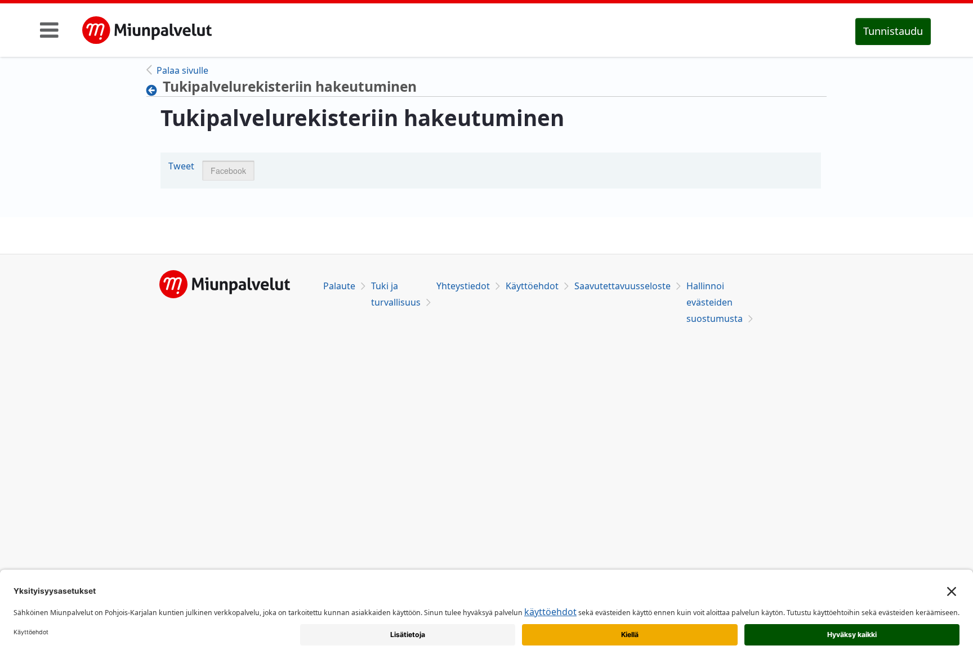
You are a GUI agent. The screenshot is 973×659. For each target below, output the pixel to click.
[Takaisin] (154, 90)
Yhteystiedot (463, 286)
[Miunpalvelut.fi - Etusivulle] (147, 30)
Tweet (181, 166)
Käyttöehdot (532, 286)
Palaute (339, 286)
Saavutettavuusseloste (622, 286)
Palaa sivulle (182, 70)
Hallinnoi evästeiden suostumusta (714, 302)
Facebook (228, 170)
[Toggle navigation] (49, 29)
